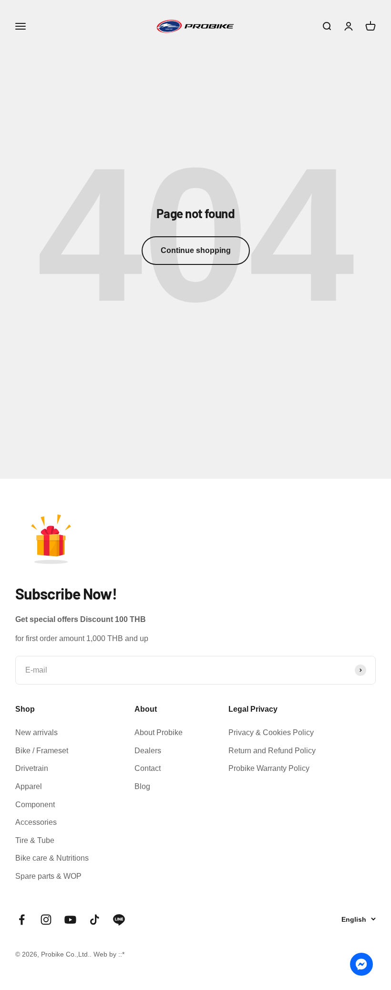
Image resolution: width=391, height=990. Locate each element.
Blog (142, 786)
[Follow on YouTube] (70, 919)
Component (35, 804)
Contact (147, 768)
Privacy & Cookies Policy (271, 732)
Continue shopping (196, 250)
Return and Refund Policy (272, 751)
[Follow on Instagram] (46, 919)
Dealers (147, 751)
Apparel (28, 786)
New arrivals (36, 732)
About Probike (158, 732)
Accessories (36, 822)
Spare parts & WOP (48, 876)
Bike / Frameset (41, 751)
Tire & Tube (34, 840)
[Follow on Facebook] (21, 919)
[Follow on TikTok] (94, 919)
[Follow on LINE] (119, 919)
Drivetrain (31, 768)
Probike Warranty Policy (268, 768)
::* (121, 954)
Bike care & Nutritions (52, 858)
